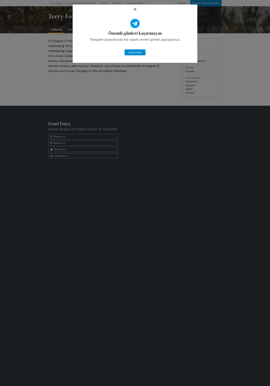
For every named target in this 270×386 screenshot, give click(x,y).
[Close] (135, 9)
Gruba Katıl (135, 52)
